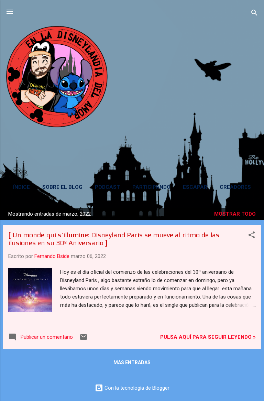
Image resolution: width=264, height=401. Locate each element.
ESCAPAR (195, 187)
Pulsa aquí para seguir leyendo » (208, 337)
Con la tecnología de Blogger (136, 388)
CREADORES (235, 187)
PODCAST (107, 187)
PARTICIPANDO (151, 187)
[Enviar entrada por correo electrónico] (83, 339)
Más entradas (132, 362)
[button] (252, 236)
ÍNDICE (21, 187)
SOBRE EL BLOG (62, 187)
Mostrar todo (235, 214)
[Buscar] (254, 13)
